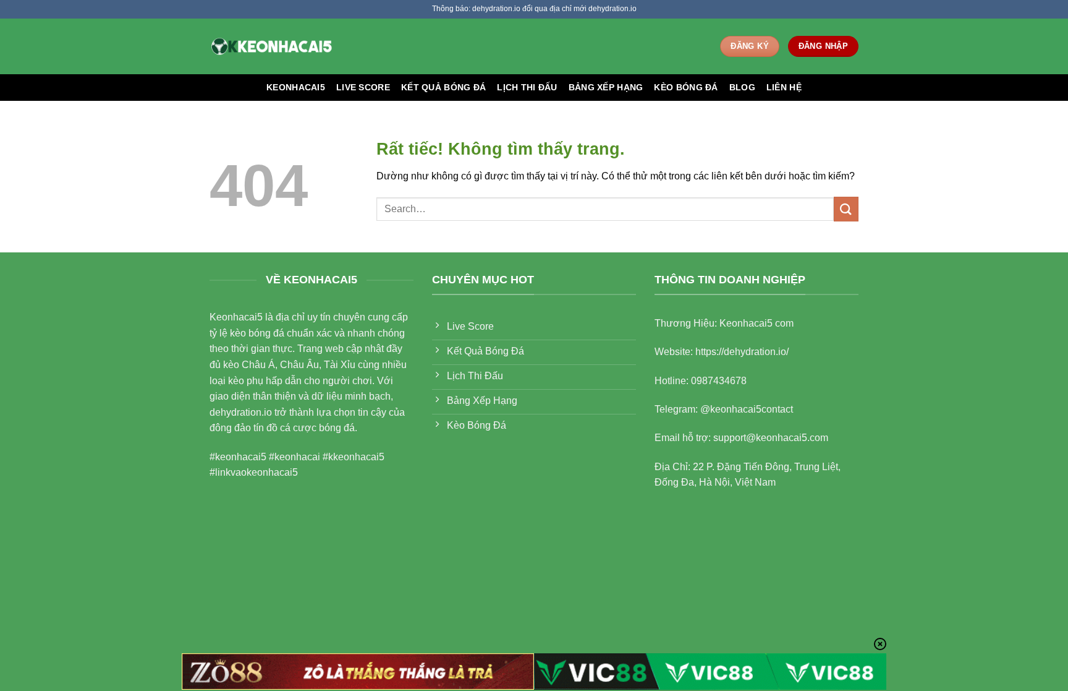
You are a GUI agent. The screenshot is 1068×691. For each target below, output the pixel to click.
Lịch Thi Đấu (527, 87)
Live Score (363, 87)
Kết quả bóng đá (443, 87)
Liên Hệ (784, 87)
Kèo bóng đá (686, 87)
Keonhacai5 (295, 87)
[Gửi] (846, 209)
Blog (742, 87)
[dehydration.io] (271, 46)
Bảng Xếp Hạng (606, 87)
